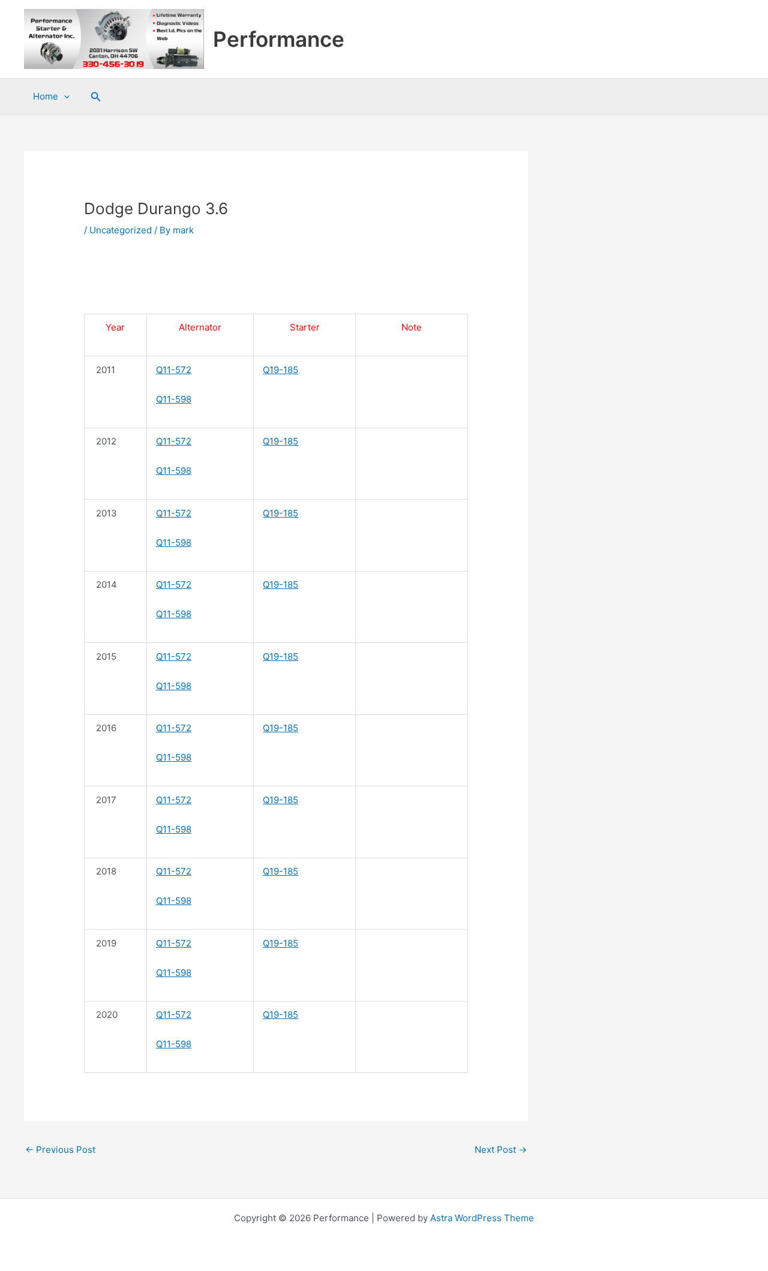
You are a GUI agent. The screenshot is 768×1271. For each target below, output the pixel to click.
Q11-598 (173, 399)
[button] (96, 96)
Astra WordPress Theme (482, 1218)
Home (45, 96)
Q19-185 (280, 369)
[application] (64, 97)
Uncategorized (120, 230)
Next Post (501, 1149)
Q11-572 (173, 369)
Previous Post (60, 1149)
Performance (278, 39)
